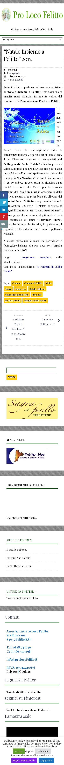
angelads (15, 73)
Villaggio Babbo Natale (35, 300)
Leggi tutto (46, 760)
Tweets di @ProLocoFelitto (22, 598)
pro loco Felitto (12, 300)
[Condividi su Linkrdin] (4, 209)
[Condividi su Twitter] (4, 202)
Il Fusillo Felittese (16, 549)
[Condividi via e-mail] (4, 224)
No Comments (15, 79)
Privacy (12, 671)
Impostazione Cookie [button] (24, 760)
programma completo (36, 257)
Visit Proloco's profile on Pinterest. (28, 710)
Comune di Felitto (33, 283)
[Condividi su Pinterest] (4, 216)
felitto (48, 283)
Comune (16, 283)
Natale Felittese (37, 288)
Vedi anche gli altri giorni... (21, 518)
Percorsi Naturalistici (18, 558)
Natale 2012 (20, 288)
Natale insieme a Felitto (17, 294)
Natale (8, 288)
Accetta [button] (19, 751)
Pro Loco (36, 294)
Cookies (25, 671)
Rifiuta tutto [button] (43, 751)
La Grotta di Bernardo (19, 566)
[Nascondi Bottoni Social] (1, 230)
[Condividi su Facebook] (4, 195)
